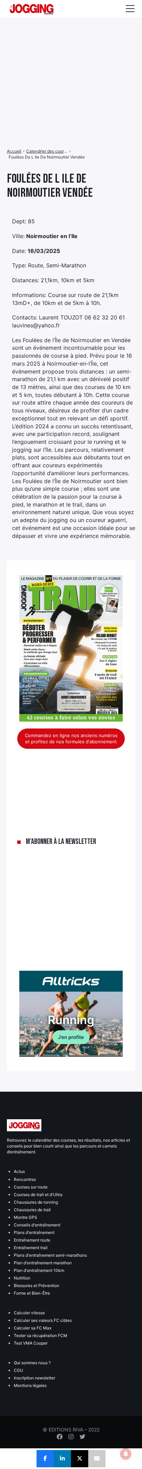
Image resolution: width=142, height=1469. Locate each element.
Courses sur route (31, 1187)
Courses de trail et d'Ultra (38, 1194)
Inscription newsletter (34, 1377)
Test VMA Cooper (31, 1343)
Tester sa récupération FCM (40, 1335)
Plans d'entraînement (34, 1232)
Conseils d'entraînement (37, 1224)
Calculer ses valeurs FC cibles (43, 1320)
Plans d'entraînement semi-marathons (50, 1255)
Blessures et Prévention (36, 1285)
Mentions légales (30, 1385)
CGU (18, 1370)
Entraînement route (32, 1240)
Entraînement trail (31, 1247)
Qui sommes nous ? (32, 1362)
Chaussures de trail (32, 1209)
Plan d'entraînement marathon (43, 1262)
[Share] (45, 1458)
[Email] (96, 1458)
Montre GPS (25, 1217)
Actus (19, 1171)
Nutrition (22, 1278)
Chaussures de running (36, 1202)
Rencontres (25, 1179)
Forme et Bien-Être (32, 1293)
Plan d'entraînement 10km (39, 1270)
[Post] (79, 1458)
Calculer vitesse (29, 1312)
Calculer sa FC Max (32, 1327)
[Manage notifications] (125, 1453)
